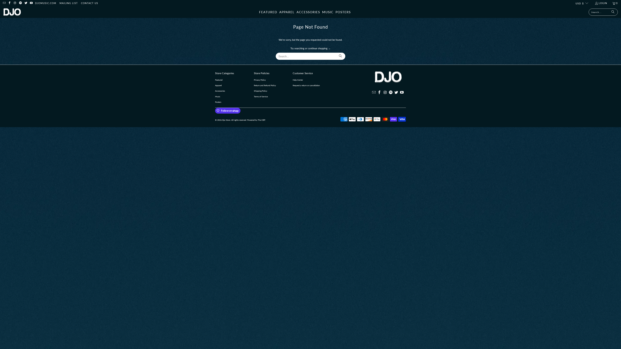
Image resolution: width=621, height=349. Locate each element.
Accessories (220, 91)
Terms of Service (261, 96)
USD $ (580, 3)
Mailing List (69, 3)
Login (603, 3)
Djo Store (226, 120)
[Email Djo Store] (4, 3)
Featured (219, 80)
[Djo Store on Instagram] (14, 3)
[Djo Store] (12, 12)
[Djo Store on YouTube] (31, 3)
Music (217, 96)
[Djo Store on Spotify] (20, 3)
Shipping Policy (260, 91)
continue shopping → (319, 48)
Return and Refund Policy (265, 85)
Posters (218, 102)
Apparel (218, 85)
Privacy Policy (260, 80)
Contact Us (89, 3)
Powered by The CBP (256, 120)
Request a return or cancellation (306, 85)
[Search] (613, 12)
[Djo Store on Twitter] (25, 3)
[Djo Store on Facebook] (9, 3)
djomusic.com (45, 3)
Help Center (298, 80)
